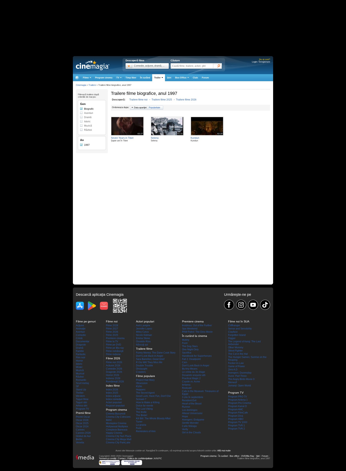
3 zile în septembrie (192, 397)
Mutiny (185, 339)
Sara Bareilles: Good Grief (150, 359)
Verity (185, 429)
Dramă (88, 117)
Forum (205, 77)
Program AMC (235, 409)
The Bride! (141, 415)
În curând (145, 77)
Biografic (89, 108)
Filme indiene (113, 354)
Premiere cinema (115, 338)
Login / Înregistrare (261, 62)
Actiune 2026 (113, 365)
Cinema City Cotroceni (118, 416)
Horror (79, 360)
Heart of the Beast (191, 403)
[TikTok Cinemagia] (265, 305)
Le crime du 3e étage (193, 372)
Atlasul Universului (192, 413)
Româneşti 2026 (115, 381)
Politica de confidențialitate (140, 458)
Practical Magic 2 (191, 378)
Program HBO (235, 419)
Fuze (138, 428)
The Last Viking (144, 408)
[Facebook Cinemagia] (229, 305)
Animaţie (80, 328)
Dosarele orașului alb (193, 375)
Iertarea (186, 384)
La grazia (141, 424)
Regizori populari (115, 405)
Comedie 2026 (114, 368)
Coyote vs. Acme (191, 381)
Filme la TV (112, 341)
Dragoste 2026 (114, 372)
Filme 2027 (112, 328)
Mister (79, 367)
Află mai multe (224, 450)
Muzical (80, 373)
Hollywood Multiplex (117, 426)
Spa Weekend (189, 328)
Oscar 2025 (82, 423)
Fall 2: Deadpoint (191, 359)
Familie (80, 351)
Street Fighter (235, 350)
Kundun (195, 138)
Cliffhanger (234, 325)
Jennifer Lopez (144, 328)
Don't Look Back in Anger (149, 356)
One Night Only (190, 349)
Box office (234, 456)
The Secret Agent (145, 392)
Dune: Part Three (237, 376)
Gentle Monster (190, 422)
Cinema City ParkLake (118, 442)
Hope (185, 416)
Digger (231, 338)
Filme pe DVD (113, 344)
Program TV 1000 (237, 422)
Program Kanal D (237, 406)
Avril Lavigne (143, 325)
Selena (155, 138)
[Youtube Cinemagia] (253, 305)
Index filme (113, 385)
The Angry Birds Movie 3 (241, 379)
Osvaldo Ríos (143, 341)
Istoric (87, 121)
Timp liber (131, 77)
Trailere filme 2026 (186, 99)
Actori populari (114, 402)
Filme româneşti (114, 351)
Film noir (80, 357)
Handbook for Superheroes (197, 356)
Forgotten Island (237, 335)
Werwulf (232, 382)
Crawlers (141, 372)
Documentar (82, 341)
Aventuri (88, 113)
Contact (122, 458)
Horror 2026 (112, 375)
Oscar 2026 (82, 420)
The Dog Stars (190, 346)
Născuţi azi (142, 344)
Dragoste (81, 344)
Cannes (80, 429)
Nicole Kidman (144, 335)
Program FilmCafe (238, 412)
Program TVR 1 (236, 425)
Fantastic (81, 354)
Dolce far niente (144, 405)
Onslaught (141, 368)
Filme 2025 (112, 335)
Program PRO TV (237, 396)
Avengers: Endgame (193, 419)
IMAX (109, 420)
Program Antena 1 (238, 399)
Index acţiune (113, 396)
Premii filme (83, 412)
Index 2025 (112, 392)
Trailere (92, 85)
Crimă (79, 338)
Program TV (82, 408)
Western (80, 396)
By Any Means (189, 368)
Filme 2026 (112, 331)
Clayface (233, 331)
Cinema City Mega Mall (118, 439)
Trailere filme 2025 (162, 99)
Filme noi (112, 321)
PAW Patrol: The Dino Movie (197, 331)
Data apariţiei (140, 107)
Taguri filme (82, 399)
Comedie (81, 335)
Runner (186, 406)
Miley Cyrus (142, 331)
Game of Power (236, 366)
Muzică (88, 125)
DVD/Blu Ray (247, 456)
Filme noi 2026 (114, 362)
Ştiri (169, 77)
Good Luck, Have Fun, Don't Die (153, 396)
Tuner (139, 421)
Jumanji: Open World (239, 385)
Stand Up (81, 389)
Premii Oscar (83, 416)
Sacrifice (186, 352)
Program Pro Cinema (239, 403)
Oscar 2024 (82, 426)
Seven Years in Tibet (122, 138)
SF (77, 386)
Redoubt (186, 388)
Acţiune (80, 325)
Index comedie (114, 399)
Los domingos (189, 410)
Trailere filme (144, 348)
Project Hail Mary (145, 380)
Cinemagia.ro (92, 65)
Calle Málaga (189, 426)
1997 (87, 145)
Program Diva (235, 415)
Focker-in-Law (236, 363)
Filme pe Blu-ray (115, 347)
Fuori (185, 343)
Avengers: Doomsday (239, 372)
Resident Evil (189, 400)
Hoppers (140, 389)
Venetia (80, 442)
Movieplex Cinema (116, 423)
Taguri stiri (81, 402)
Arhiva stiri (81, 405)
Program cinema (103, 77)
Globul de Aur (83, 436)
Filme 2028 (112, 325)
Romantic (81, 380)
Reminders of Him (146, 431)
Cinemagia (81, 85)
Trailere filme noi (138, 99)
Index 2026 (112, 389)
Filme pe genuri (86, 321)
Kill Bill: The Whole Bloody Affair (153, 418)
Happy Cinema (114, 432)
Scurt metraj (82, 383)
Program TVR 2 (236, 428)
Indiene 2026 (113, 378)
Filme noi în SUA (238, 321)
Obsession (142, 383)
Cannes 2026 (83, 432)
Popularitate (154, 107)
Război (88, 130)
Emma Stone (143, 338)
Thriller (79, 392)
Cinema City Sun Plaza (118, 436)
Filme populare (145, 376)
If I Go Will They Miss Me (149, 362)
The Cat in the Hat (238, 353)
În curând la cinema (194, 335)
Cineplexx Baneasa (116, 429)
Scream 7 (141, 399)
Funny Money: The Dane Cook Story (155, 352)
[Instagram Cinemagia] (241, 305)
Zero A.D (232, 369)
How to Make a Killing (148, 402)
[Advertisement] (92, 216)
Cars (184, 362)
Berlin (79, 439)
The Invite (141, 412)
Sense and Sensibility (240, 328)
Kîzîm (139, 386)
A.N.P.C (158, 458)
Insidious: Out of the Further (197, 325)
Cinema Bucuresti (115, 413)
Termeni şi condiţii (107, 458)
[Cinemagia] (77, 77)
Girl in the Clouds (191, 432)
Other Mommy (235, 347)
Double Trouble (144, 365)
